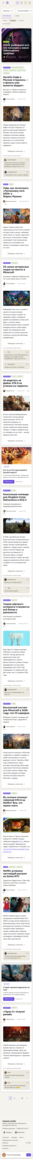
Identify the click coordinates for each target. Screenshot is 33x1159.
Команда (14, 1137)
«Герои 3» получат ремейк (14, 1013)
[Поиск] (21, 3)
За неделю (13, 20)
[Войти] (29, 3)
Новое (17, 16)
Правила (5, 1143)
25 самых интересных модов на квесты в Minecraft (16, 269)
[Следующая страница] (27, 1098)
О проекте (5, 1137)
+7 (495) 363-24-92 (21, 1128)
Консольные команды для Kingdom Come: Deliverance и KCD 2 (16, 497)
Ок (29, 1155)
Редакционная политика (10, 1140)
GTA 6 (21, 841)
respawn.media (9, 1121)
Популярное (6, 16)
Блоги (21, 1137)
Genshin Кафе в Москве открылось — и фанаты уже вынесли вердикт (15, 81)
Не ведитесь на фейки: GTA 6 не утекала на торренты (15, 383)
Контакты (5, 1148)
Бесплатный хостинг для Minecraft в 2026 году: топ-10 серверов (16, 710)
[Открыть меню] (3, 3)
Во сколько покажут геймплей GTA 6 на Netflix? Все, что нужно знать (15, 801)
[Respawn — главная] (7, 3)
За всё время (6, 23)
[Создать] (17, 3)
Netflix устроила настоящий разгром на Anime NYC (15, 873)
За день (5, 20)
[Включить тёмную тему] (25, 3)
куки (19, 1155)
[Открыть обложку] (16, 113)
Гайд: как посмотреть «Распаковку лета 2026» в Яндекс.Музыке (16, 192)
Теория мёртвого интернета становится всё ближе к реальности (16, 608)
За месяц (21, 20)
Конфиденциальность (9, 1146)
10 (22, 1098)
